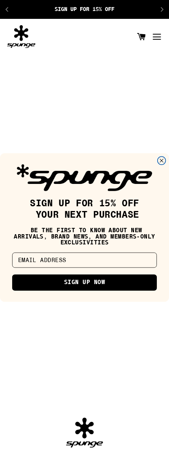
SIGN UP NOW (84, 283)
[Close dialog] (162, 160)
